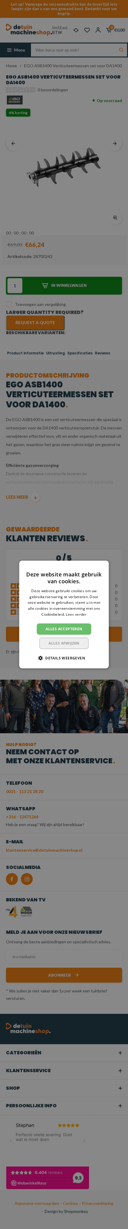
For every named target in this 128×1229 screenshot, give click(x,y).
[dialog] (64, 614)
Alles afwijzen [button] (64, 643)
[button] (64, 658)
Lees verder (76, 614)
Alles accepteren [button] (64, 628)
